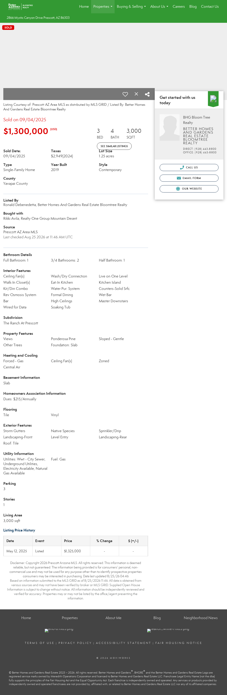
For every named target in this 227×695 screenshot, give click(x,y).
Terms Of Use (40, 643)
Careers (179, 6)
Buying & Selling (132, 8)
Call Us (191, 167)
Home (84, 6)
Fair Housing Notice (178, 643)
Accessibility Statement (123, 643)
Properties (103, 8)
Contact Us (210, 6)
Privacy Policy (75, 643)
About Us (160, 8)
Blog (193, 6)
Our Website (191, 188)
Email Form (191, 178)
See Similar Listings (114, 146)
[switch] (125, 94)
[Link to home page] (22, 6)
